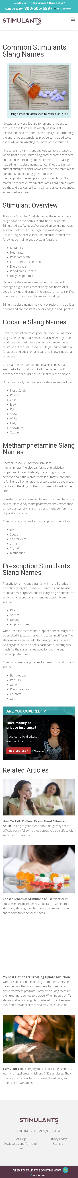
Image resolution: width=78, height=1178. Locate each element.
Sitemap (58, 1144)
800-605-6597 (38, 8)
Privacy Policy (58, 1139)
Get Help (20, 1139)
